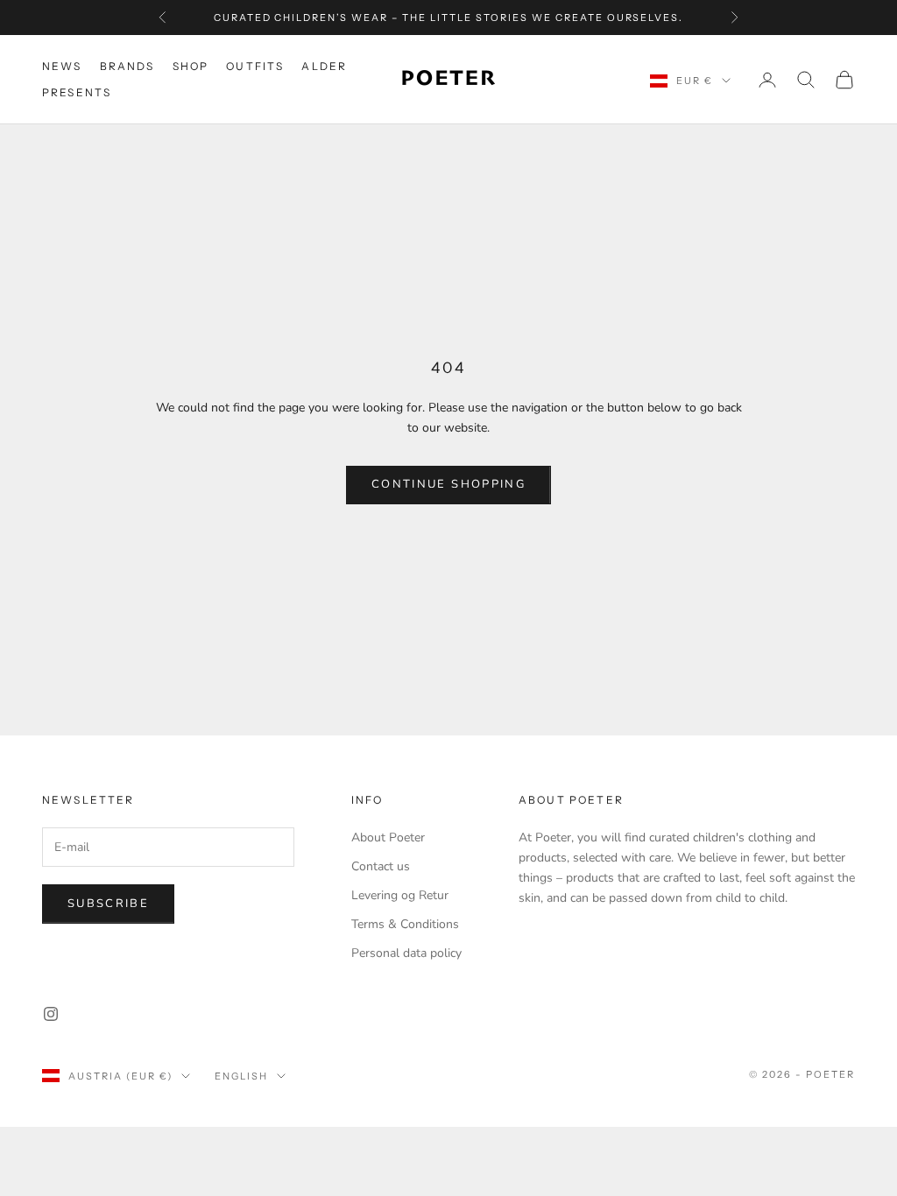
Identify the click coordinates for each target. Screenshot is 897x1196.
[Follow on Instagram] (51, 1014)
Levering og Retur (399, 895)
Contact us (380, 866)
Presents (76, 92)
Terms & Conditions (405, 924)
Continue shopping (448, 484)
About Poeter (388, 837)
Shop (191, 66)
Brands (127, 66)
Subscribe (108, 903)
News (62, 66)
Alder (324, 66)
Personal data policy (406, 953)
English (241, 1076)
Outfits (255, 66)
